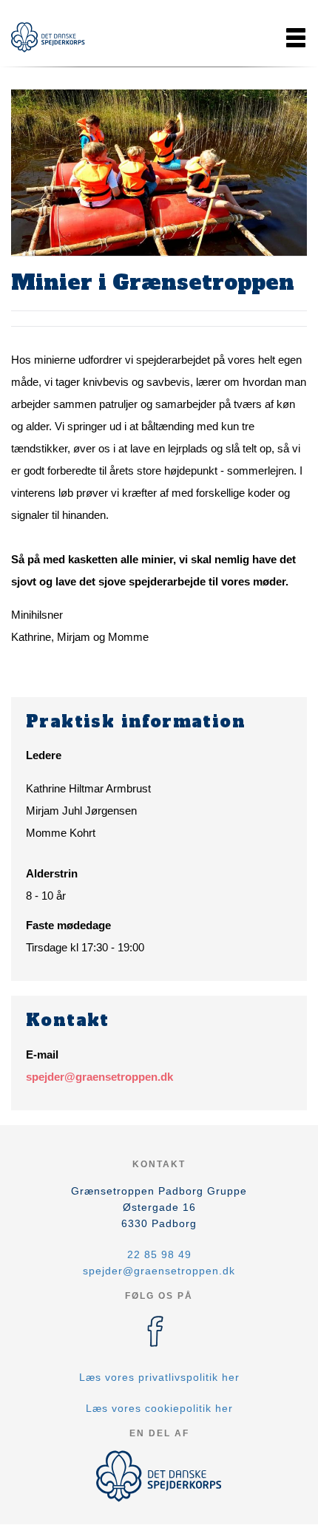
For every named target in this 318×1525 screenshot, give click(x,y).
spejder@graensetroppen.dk (99, 1076)
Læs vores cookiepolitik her (159, 1408)
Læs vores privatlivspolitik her (159, 1377)
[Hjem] (48, 37)
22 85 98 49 (159, 1254)
